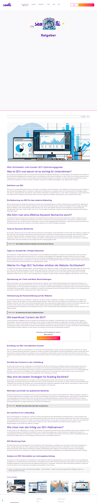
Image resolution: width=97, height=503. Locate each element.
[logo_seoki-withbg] (7, 2)
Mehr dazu (22, 470)
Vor (88, 116)
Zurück (84, 116)
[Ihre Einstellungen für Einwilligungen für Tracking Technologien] (2, 500)
